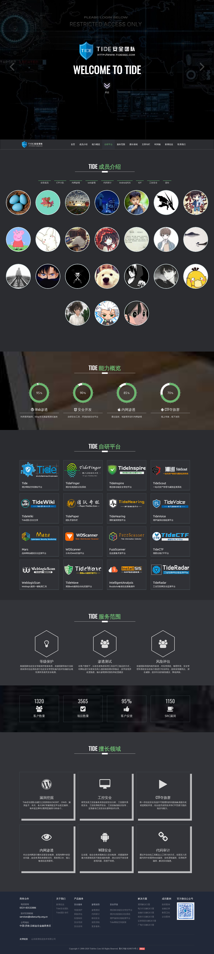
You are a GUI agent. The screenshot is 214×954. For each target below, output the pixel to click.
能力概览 (96, 144)
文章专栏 (146, 144)
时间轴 (157, 144)
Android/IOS (124, 183)
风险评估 (78, 914)
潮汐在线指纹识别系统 (120, 914)
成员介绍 (83, 144)
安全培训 (78, 922)
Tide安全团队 (62, 908)
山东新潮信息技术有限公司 (43, 939)
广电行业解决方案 (146, 925)
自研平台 (108, 144)
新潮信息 (169, 144)
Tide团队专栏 (62, 912)
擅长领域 (133, 144)
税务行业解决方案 (146, 917)
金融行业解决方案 (146, 912)
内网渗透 (76, 183)
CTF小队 (60, 183)
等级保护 (78, 910)
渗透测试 (96, 910)
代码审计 (107, 183)
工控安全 (153, 183)
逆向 (167, 183)
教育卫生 (166, 912)
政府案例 (166, 904)
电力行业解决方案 (146, 908)
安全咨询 (78, 926)
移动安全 (96, 918)
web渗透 (92, 183)
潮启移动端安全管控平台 (121, 910)
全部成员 (44, 183)
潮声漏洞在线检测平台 (120, 918)
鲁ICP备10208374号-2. (129, 949)
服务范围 (121, 144)
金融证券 (166, 908)
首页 (73, 144)
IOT (140, 183)
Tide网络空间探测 (118, 922)
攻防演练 (96, 922)
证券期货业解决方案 (147, 921)
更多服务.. (96, 926)
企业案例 (166, 917)
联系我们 (181, 144)
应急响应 (78, 918)
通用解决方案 (144, 904)
